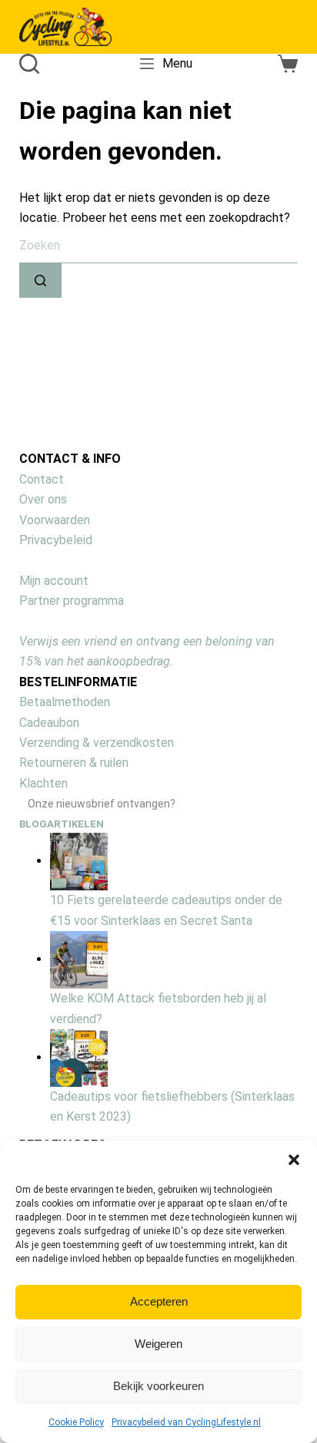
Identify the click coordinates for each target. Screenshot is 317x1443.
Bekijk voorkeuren (158, 1385)
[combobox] (159, 246)
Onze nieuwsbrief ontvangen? (101, 803)
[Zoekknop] (40, 280)
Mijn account (53, 580)
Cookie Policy (76, 1422)
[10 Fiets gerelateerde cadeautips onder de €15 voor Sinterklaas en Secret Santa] (79, 861)
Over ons (43, 499)
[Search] (29, 64)
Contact (41, 479)
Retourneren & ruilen (73, 762)
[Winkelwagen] (288, 64)
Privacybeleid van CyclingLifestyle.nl (186, 1422)
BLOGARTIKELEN (61, 824)
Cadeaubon (49, 722)
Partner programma (71, 600)
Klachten (43, 783)
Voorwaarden (54, 520)
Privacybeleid (55, 540)
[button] (294, 1159)
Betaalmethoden (64, 702)
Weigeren (158, 1343)
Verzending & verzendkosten (96, 742)
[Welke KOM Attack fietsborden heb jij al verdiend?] (79, 959)
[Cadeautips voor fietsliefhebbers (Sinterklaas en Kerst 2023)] (79, 1057)
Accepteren (159, 1301)
